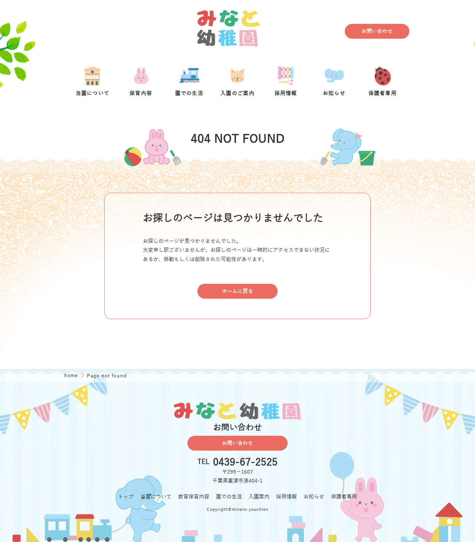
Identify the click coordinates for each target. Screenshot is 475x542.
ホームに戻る (237, 291)
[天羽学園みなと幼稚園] (229, 31)
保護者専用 (344, 497)
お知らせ (314, 497)
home (72, 375)
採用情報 (286, 497)
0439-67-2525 (245, 462)
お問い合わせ (377, 31)
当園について (155, 497)
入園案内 (259, 497)
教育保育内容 (193, 497)
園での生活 (229, 497)
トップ (126, 497)
